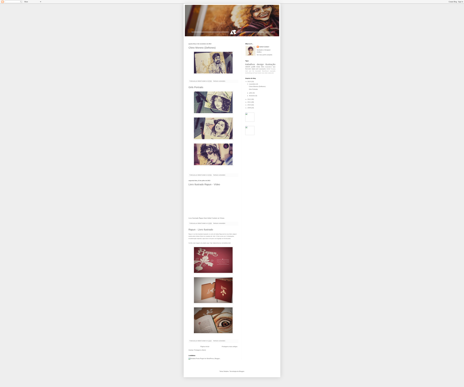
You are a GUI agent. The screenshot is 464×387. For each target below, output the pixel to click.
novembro (252, 84)
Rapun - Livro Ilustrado (200, 229)
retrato (259, 73)
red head (254, 73)
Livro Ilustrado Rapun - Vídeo (204, 184)
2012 (249, 99)
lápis (274, 67)
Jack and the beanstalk (253, 71)
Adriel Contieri (212, 218)
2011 (249, 102)
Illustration (248, 69)
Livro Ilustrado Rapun (195, 218)
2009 (249, 108)
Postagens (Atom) (200, 350)
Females (273, 69)
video (266, 73)
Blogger (241, 371)
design (260, 64)
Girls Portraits (195, 87)
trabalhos (250, 64)
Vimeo (222, 218)
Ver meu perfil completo (264, 55)
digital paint (255, 69)
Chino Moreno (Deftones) (202, 47)
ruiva (263, 73)
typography (262, 69)
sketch (247, 67)
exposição (273, 71)
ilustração (270, 64)
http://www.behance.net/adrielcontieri (220, 243)
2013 (249, 81)
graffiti (253, 67)
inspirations (268, 67)
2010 (249, 105)
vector (268, 69)
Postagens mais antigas (229, 346)
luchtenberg (248, 73)
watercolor (271, 73)
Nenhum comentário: (219, 81)
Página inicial (204, 346)
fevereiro (252, 96)
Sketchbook (265, 71)
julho (251, 93)
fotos (262, 67)
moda (258, 67)
